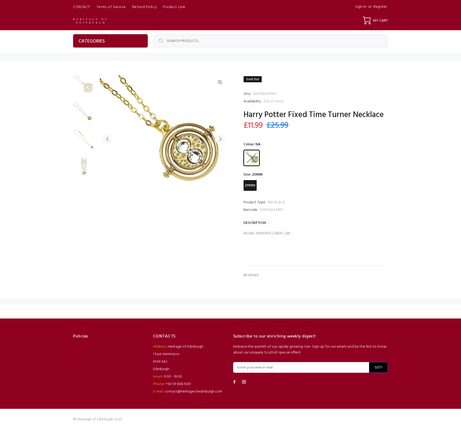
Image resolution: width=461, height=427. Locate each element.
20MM (250, 186)
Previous (107, 139)
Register (380, 7)
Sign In (360, 7)
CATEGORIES (91, 41)
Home (77, 57)
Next (220, 139)
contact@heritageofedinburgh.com (193, 392)
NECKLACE (276, 202)
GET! (378, 367)
